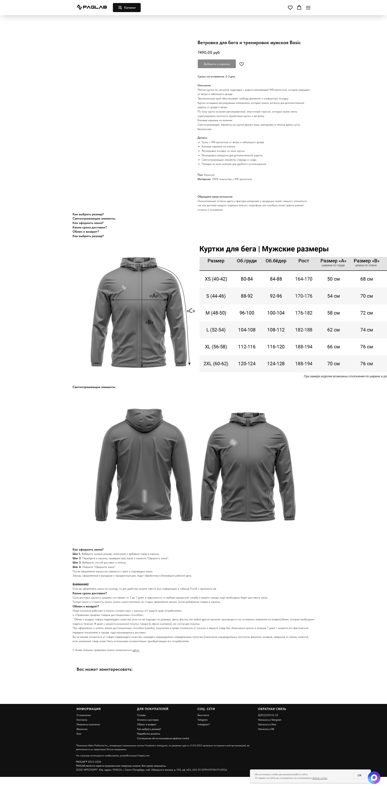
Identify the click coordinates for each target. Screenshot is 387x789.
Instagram (203, 724)
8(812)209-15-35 (268, 715)
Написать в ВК (266, 729)
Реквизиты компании (88, 724)
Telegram (203, 719)
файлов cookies (319, 778)
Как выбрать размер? (149, 729)
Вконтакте (203, 715)
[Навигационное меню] (308, 7)
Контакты (82, 719)
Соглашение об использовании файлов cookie (163, 738)
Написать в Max (267, 724)
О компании (84, 715)
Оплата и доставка (148, 719)
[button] (290, 7)
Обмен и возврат (146, 724)
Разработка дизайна (148, 733)
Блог (79, 733)
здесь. (136, 650)
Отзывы (141, 715)
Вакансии (82, 729)
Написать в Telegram (269, 719)
